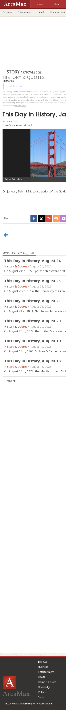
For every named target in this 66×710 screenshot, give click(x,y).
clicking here (20, 105)
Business (7, 12)
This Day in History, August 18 (32, 360)
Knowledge (44, 687)
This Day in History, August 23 (32, 280)
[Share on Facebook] (33, 218)
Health (41, 12)
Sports (42, 697)
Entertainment (25, 12)
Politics (42, 692)
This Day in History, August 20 (32, 320)
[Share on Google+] (48, 218)
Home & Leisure (47, 682)
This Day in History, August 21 (32, 300)
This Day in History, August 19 (32, 340)
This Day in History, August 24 (32, 260)
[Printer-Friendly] (56, 218)
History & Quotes (25, 125)
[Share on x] (41, 218)
